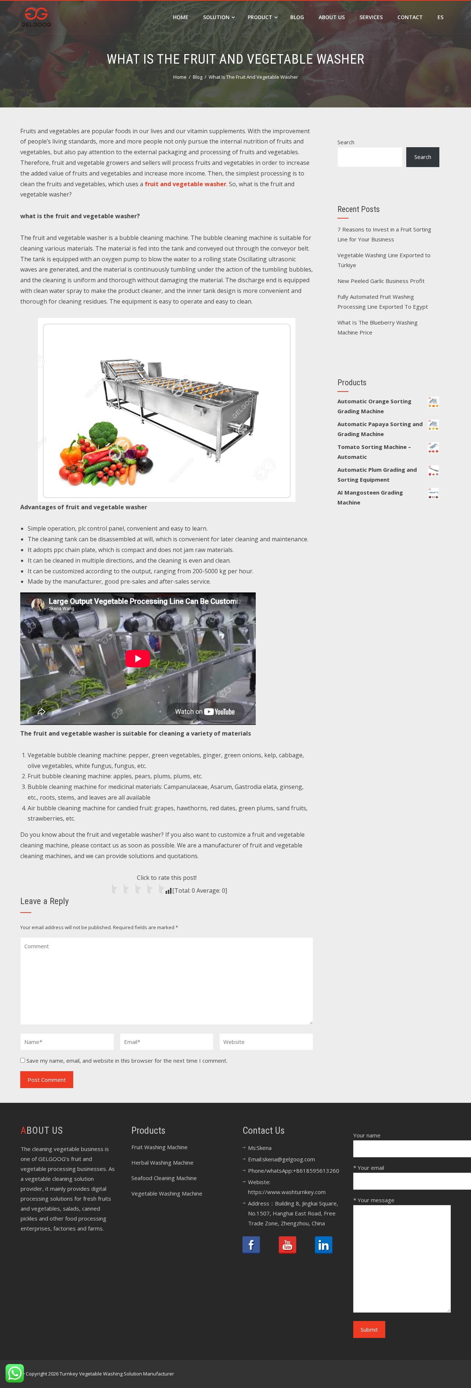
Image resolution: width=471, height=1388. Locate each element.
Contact (410, 17)
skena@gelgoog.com (288, 1159)
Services (371, 17)
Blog (297, 17)
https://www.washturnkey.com (287, 1192)
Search (345, 142)
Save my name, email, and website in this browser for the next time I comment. (126, 1060)
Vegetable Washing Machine (166, 1193)
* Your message (373, 1200)
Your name (366, 1135)
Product (260, 17)
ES (440, 17)
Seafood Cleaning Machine (164, 1178)
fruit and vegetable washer (185, 184)
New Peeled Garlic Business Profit (381, 280)
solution (216, 17)
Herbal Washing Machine (162, 1162)
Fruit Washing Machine (159, 1147)
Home (180, 17)
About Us (332, 17)
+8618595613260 (316, 1170)
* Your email (368, 1167)
